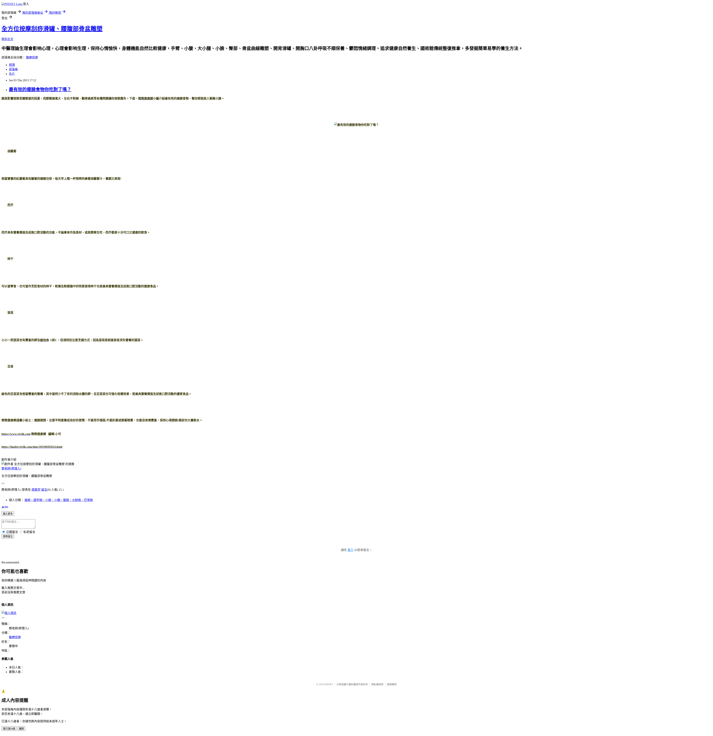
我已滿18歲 (9, 728)
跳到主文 (7, 39)
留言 (44, 489)
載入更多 (8, 513)
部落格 (13, 69)
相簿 (12, 64)
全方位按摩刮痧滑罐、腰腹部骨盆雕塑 (51, 28)
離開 (21, 728)
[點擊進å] (204, 420)
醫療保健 (32, 57)
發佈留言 (8, 536)
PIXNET (329, 684)
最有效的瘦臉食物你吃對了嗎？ (40, 89)
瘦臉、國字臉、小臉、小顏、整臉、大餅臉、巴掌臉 (59, 500)
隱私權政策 (377, 684)
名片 (12, 73)
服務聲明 (392, 684)
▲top (4, 506)
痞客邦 (36, 489)
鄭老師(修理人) (11, 468)
